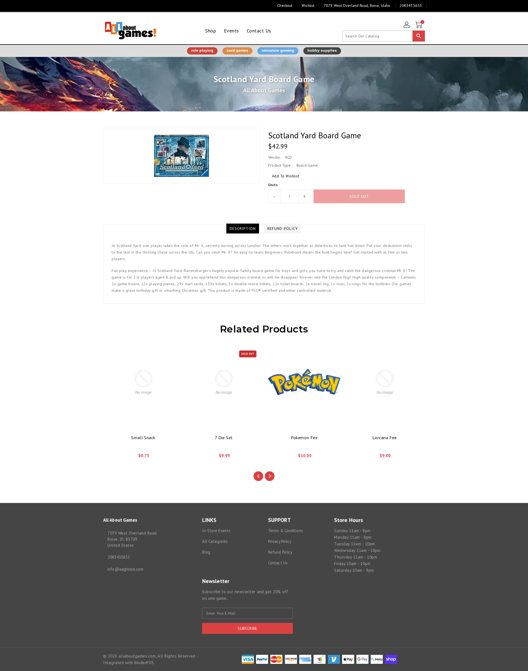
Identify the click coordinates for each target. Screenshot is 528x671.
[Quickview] (111, 457)
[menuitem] (210, 30)
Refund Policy (280, 552)
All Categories (215, 541)
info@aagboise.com (125, 569)
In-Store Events (216, 530)
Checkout (284, 5)
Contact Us (278, 562)
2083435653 (119, 557)
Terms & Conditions (285, 530)
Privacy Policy (280, 541)
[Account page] (407, 25)
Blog (206, 552)
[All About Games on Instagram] (106, 5)
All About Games (264, 90)
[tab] (242, 228)
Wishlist (308, 5)
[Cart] (419, 25)
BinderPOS (144, 662)
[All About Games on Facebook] (95, 5)
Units (273, 185)
